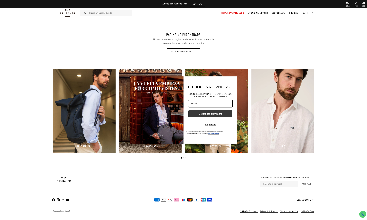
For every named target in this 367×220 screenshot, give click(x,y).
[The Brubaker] (67, 13)
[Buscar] (84, 13)
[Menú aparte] (55, 13)
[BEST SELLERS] (84, 111)
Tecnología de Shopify (62, 211)
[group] (84, 111)
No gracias (210, 124)
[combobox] (110, 13)
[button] (304, 13)
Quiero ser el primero (210, 113)
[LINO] (282, 111)
